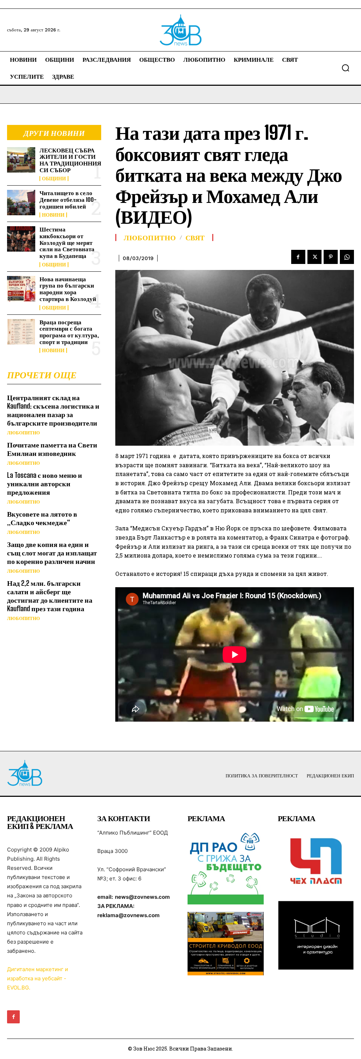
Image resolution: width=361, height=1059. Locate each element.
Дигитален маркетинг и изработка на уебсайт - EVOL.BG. (37, 978)
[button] (345, 67)
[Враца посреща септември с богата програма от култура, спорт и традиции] (21, 331)
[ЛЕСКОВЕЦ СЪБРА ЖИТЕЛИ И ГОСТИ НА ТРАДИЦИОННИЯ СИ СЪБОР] (21, 160)
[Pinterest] (331, 257)
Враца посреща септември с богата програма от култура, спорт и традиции (69, 331)
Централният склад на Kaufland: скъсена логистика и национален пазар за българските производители (53, 410)
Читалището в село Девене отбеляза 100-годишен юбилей (68, 199)
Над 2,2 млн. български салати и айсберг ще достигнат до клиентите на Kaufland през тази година (49, 596)
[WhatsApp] (347, 257)
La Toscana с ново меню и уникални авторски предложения (44, 483)
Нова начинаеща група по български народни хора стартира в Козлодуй (67, 288)
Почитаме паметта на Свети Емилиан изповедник (52, 448)
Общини (54, 178)
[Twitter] (314, 257)
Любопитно (23, 433)
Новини (53, 214)
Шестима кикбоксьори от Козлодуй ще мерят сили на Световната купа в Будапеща (66, 242)
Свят (195, 237)
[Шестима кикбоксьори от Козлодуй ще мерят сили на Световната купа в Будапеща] (21, 239)
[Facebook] (298, 257)
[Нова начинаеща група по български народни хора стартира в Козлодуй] (21, 288)
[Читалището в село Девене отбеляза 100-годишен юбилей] (21, 202)
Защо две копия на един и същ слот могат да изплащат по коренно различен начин (52, 552)
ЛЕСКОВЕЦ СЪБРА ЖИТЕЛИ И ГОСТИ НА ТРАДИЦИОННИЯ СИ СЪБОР (70, 160)
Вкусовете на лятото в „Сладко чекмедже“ (42, 518)
